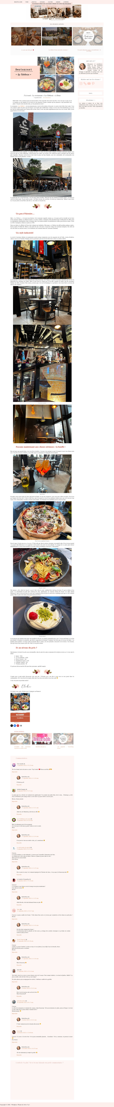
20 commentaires (47, 97)
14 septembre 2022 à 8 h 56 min (25, 941)
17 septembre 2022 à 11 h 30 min (30, 778)
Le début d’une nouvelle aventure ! (58, 50)
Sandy (18, 1031)
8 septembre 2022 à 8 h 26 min (25, 820)
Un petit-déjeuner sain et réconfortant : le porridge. (89, 50)
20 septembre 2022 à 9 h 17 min (25, 1002)
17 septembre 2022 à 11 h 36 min (30, 925)
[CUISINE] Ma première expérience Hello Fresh (22, 747)
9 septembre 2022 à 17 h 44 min (25, 881)
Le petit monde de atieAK (23, 847)
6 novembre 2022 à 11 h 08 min (25, 1032)
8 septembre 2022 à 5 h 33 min (25, 791)
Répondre (14, 772)
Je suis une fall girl (27, 50)
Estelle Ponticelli (21, 939)
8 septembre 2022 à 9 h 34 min (25, 849)
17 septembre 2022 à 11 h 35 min (30, 868)
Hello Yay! (27, 1104)
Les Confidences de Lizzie (23, 819)
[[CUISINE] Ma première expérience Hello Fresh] (20, 738)
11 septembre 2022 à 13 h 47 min (25, 911)
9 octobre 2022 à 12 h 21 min (29, 1020)
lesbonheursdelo (21, 1001)
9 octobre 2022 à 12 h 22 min (29, 988)
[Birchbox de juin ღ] (42, 738)
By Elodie (57, 12)
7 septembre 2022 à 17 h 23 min (25, 765)
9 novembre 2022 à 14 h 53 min (30, 1048)
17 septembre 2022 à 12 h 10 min (25, 971)
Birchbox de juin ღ (41, 747)
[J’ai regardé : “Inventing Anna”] (63, 738)
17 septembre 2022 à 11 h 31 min (30, 807)
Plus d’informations (67, 3)
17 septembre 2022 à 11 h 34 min (30, 836)
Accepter (38, 6)
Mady (18, 909)
